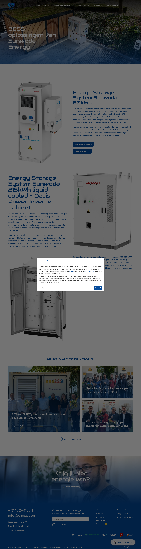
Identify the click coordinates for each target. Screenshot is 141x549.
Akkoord (98, 288)
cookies (71, 271)
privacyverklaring (89, 271)
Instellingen (42, 288)
